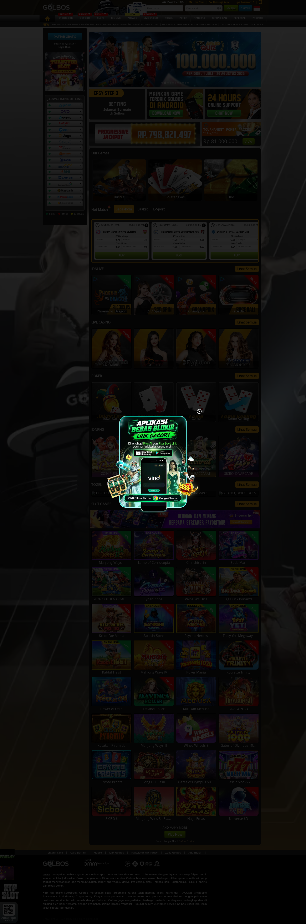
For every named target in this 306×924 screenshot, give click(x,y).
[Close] (199, 412)
